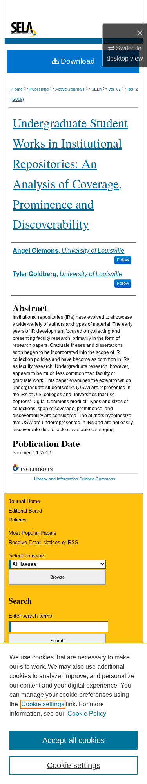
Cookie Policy (86, 713)
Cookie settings (42, 704)
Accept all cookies (73, 740)
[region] (73, 713)
